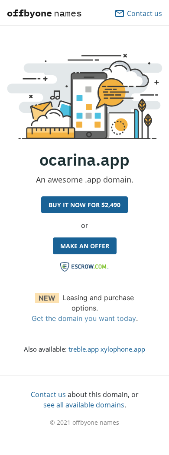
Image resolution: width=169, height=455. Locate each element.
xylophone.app (123, 349)
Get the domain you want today (84, 318)
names (44, 12)
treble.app (83, 349)
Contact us (48, 394)
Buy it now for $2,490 (84, 205)
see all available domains (83, 405)
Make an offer (84, 246)
